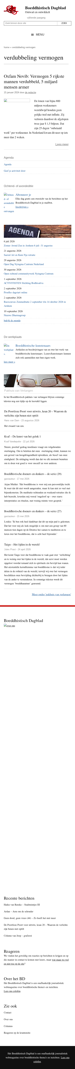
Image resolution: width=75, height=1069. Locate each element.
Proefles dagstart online (15, 292)
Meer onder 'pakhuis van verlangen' (51, 594)
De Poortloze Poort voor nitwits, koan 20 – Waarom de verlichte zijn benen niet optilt (36, 926)
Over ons (8, 1019)
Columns (8, 1026)
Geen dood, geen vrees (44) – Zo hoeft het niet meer (30, 918)
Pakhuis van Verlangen (18, 390)
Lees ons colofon (12, 991)
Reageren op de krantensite (17, 1032)
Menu (40, 34)
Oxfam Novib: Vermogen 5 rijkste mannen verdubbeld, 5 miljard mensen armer (34, 81)
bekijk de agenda (12, 320)
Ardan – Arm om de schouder (18, 911)
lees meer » (9, 361)
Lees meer (62, 144)
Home (6, 47)
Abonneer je (23, 194)
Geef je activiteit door (14, 170)
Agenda (7, 164)
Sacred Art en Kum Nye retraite (19, 255)
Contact (7, 1012)
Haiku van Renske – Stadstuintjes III (22, 904)
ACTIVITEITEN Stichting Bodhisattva (23, 283)
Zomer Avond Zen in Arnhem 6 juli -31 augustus (28, 245)
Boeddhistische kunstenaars (33, 345)
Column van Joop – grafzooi (18, 935)
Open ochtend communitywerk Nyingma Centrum (28, 273)
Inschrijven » (22, 206)
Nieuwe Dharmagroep (14, 315)
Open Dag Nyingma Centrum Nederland (24, 264)
